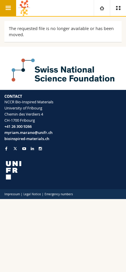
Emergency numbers (59, 194)
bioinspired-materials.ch (26, 138)
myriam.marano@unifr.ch (28, 132)
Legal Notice (32, 194)
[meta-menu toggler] (118, 8)
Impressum (12, 194)
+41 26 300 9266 (18, 126)
